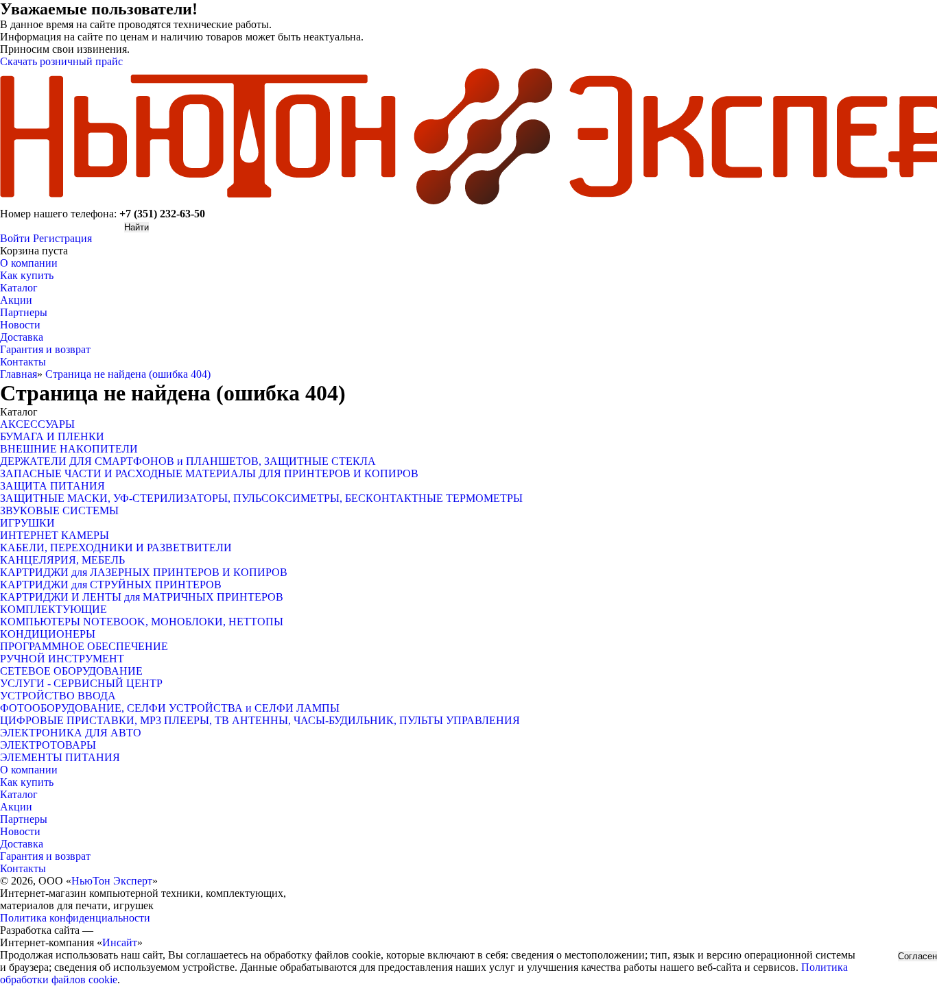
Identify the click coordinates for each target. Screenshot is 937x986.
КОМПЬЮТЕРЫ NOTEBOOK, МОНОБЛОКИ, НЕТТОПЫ (141, 621)
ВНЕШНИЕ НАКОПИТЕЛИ (69, 449)
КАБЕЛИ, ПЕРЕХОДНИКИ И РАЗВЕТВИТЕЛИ (116, 547)
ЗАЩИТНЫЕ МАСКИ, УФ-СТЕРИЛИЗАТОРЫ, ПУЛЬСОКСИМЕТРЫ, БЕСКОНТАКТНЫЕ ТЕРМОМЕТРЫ (261, 498)
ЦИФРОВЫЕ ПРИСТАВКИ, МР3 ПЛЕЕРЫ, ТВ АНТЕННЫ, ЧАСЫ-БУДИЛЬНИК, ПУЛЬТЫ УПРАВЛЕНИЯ (260, 720)
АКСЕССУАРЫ (37, 424)
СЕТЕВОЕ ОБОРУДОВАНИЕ (71, 671)
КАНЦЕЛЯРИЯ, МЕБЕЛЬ (62, 560)
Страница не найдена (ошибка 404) (128, 374)
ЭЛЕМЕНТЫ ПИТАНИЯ (60, 757)
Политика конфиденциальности (75, 918)
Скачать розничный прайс (61, 61)
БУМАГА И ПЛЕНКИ (52, 436)
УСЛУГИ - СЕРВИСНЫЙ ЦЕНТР (81, 683)
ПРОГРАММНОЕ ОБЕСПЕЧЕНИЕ (84, 646)
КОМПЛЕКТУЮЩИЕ (53, 609)
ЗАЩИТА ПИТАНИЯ (52, 486)
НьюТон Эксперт (111, 881)
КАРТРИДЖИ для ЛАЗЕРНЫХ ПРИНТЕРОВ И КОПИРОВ (143, 572)
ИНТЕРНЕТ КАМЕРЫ (54, 535)
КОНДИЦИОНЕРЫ (47, 634)
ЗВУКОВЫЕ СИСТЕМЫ (59, 510)
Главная (18, 374)
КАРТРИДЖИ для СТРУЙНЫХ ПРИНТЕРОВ (111, 584)
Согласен (917, 956)
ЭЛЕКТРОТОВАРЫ (48, 745)
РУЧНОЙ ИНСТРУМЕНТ (62, 658)
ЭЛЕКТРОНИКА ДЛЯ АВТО (70, 732)
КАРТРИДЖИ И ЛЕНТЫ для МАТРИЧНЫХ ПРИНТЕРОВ (141, 597)
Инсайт (119, 942)
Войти (15, 238)
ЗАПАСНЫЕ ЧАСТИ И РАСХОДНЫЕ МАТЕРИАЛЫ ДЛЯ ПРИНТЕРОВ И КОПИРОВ (209, 473)
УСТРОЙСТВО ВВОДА (58, 695)
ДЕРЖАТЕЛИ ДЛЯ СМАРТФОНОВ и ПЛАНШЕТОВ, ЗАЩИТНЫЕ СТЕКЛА (188, 461)
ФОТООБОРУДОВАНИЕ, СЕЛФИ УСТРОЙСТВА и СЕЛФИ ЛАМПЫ (170, 708)
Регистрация (62, 238)
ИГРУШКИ (27, 523)
